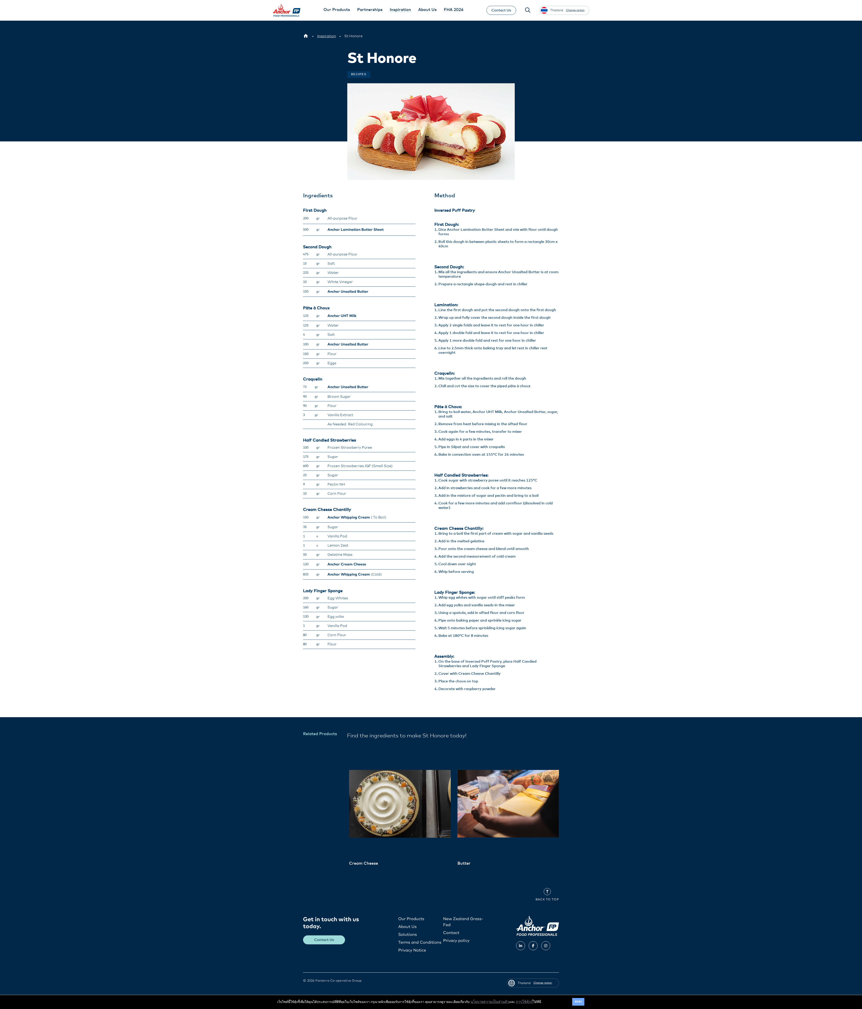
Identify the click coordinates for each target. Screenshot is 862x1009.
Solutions (407, 935)
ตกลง (578, 1001)
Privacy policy (456, 941)
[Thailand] (305, 36)
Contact (451, 933)
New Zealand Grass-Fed (463, 922)
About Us (407, 927)
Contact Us (501, 10)
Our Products (411, 919)
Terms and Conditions (419, 943)
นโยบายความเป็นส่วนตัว (490, 1002)
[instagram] (545, 945)
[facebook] (533, 945)
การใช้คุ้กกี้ (524, 1002)
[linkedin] (520, 945)
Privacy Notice (412, 950)
